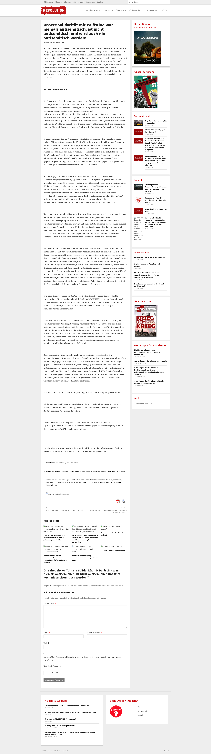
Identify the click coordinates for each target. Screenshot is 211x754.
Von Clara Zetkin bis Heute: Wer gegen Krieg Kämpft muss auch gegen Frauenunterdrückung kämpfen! (155, 222)
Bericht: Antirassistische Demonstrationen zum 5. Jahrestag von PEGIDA (54, 537)
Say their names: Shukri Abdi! (113, 550)
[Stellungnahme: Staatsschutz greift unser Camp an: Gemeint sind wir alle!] (138, 186)
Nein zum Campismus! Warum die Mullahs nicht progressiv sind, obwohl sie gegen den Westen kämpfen (155, 160)
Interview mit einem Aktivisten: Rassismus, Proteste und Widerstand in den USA (55, 559)
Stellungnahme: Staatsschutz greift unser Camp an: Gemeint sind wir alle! (156, 188)
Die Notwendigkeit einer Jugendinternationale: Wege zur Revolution (147, 352)
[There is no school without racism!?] (114, 527)
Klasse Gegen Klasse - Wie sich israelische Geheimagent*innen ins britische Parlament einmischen (87, 586)
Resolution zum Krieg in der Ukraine (149, 257)
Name (47, 633)
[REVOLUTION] (54, 10)
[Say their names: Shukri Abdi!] (114, 546)
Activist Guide (143, 711)
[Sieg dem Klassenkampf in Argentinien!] (138, 123)
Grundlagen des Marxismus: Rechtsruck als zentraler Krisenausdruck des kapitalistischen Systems (149, 371)
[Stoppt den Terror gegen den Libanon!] (138, 132)
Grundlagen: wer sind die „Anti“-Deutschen (62, 463)
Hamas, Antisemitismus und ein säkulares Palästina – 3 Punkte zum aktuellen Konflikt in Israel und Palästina (86, 471)
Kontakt (141, 715)
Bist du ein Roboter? (52, 666)
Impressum (90, 2)
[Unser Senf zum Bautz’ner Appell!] (138, 211)
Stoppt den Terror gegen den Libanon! (155, 131)
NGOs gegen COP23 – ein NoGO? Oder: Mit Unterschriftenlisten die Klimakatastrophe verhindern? (85, 538)
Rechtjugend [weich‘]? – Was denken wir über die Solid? (155, 200)
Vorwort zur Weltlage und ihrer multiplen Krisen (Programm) (70, 712)
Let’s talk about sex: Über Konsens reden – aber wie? (67, 706)
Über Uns (67, 2)
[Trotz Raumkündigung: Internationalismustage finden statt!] (85, 549)
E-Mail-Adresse (94, 633)
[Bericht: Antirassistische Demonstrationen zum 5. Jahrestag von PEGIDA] (57, 529)
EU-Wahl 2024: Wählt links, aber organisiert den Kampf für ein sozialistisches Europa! (147, 275)
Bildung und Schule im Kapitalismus (60, 726)
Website (47, 643)
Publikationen (48, 2)
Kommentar (50, 603)
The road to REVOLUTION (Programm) (60, 719)
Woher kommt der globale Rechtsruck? (150, 361)
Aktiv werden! (78, 2)
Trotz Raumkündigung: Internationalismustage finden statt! (85, 558)
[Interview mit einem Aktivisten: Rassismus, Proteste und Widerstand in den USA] (57, 549)
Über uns (141, 707)
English (100, 2)
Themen (58, 2)
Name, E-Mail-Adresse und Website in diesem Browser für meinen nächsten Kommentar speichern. (82, 658)
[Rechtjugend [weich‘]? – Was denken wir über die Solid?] (138, 200)
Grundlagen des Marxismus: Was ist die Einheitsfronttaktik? (149, 382)
